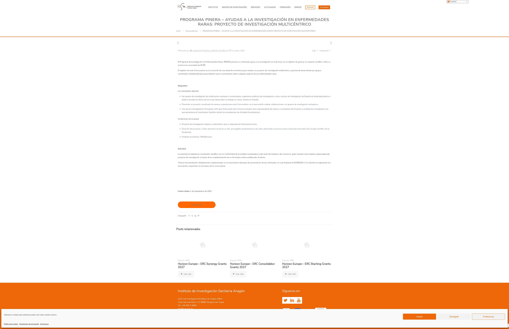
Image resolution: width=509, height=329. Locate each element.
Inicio (178, 31)
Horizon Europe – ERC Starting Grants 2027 (306, 265)
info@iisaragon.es (185, 309)
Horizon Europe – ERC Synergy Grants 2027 (202, 265)
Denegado (454, 316)
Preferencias (488, 316)
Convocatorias (192, 31)
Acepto (419, 316)
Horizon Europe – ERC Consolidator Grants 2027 (252, 265)
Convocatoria (196, 204)
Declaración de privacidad (29, 324)
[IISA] (189, 6)
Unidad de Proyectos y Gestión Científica (209, 50)
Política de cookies (11, 324)
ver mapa (219, 302)
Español (453, 2)
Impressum (44, 324)
